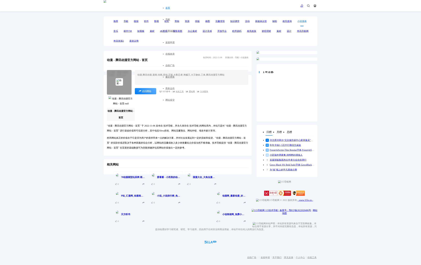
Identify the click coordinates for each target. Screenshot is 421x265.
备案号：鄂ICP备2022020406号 (295, 210)
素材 (279, 31)
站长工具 (180, 91)
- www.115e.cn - (305, 200)
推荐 (115, 21)
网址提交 (170, 100)
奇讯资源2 (118, 41)
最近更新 (170, 77)
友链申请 (170, 42)
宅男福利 (170, 31)
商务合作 (170, 88)
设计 (289, 31)
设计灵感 (207, 31)
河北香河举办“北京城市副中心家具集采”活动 (291, 140)
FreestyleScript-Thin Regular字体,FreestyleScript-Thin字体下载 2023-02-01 (291, 150)
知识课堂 (234, 21)
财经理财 (266, 31)
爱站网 (192, 91)
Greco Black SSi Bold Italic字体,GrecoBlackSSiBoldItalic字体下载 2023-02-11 (291, 165)
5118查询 (204, 91)
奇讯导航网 (303, 31)
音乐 (115, 31)
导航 (167, 19)
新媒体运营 (261, 21)
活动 (247, 21)
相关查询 (287, 21)
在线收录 (170, 54)
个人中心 (300, 257)
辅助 (274, 21)
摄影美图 (177, 31)
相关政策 (251, 31)
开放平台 (222, 31)
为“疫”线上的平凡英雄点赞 (282, 170)
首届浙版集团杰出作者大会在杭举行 (287, 160)
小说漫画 (302, 21)
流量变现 (220, 21)
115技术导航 (272, 210)
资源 (187, 21)
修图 (207, 21)
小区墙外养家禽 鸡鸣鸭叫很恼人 (285, 155)
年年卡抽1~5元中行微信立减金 (284, 145)
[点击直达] (143, 184)
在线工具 (312, 257)
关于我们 (277, 257)
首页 (167, 8)
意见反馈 (288, 257)
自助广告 (170, 65)
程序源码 (236, 31)
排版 (197, 21)
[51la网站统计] (210, 242)
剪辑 (177, 21)
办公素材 (192, 31)
